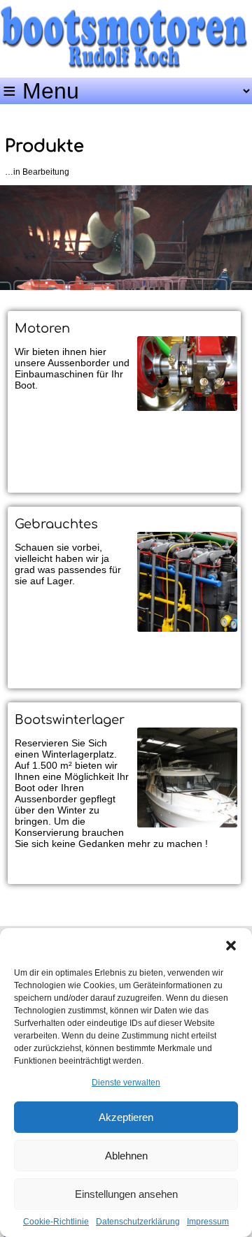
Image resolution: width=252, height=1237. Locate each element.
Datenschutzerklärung (138, 1222)
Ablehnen (126, 1156)
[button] (231, 946)
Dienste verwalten (126, 1082)
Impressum (208, 1222)
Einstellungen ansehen (126, 1194)
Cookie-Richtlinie (56, 1222)
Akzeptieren (126, 1117)
